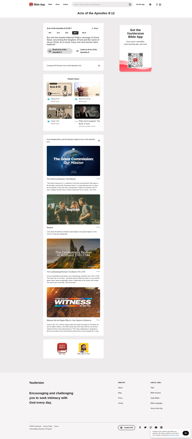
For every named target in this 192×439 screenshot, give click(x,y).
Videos (65, 4)
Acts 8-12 (57, 99)
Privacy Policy (47, 426)
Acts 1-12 (57, 121)
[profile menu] (158, 4)
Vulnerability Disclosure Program (40, 429)
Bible (50, 4)
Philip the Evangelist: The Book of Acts (89, 122)
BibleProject (55, 101)
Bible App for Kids (83, 354)
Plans (58, 4)
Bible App (62, 354)
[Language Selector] (150, 4)
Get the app (140, 4)
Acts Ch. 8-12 (87, 99)
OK (186, 433)
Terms (56, 426)
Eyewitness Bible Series (87, 126)
